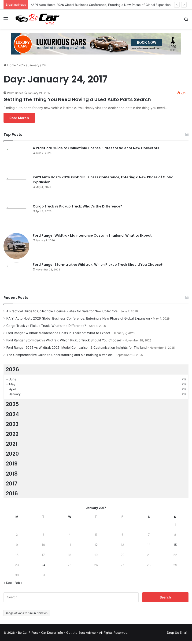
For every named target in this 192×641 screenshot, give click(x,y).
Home (11, 65)
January (33, 65)
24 (43, 565)
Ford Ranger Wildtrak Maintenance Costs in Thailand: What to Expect (92, 235)
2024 (12, 414)
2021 (11, 444)
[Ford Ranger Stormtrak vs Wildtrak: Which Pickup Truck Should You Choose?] (16, 275)
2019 (12, 463)
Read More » (19, 118)
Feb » (18, 583)
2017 (21, 65)
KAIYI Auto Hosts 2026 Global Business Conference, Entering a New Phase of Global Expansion (100, 5)
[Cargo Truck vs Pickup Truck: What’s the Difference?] (16, 217)
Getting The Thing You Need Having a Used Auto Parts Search (77, 99)
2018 (12, 473)
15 (175, 545)
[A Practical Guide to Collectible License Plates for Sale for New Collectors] (16, 159)
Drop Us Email (177, 632)
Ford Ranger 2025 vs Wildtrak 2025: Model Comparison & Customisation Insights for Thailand (76, 347)
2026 (12, 369)
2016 (12, 493)
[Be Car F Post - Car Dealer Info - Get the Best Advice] (37, 19)
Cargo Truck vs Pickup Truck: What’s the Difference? (77, 206)
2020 (12, 453)
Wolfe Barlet (15, 93)
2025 (12, 404)
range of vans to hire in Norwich (27, 613)
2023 (12, 424)
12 (96, 545)
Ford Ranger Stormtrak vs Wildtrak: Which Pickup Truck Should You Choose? (98, 264)
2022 (12, 434)
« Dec (8, 583)
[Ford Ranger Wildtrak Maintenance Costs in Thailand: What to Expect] (16, 246)
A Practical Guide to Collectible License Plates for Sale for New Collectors (96, 148)
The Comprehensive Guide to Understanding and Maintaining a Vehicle (59, 355)
